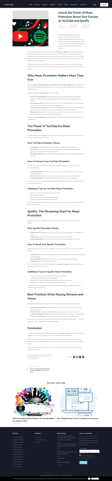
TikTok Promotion (17, 447)
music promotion (33, 357)
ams (43, 249)
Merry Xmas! (60, 458)
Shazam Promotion (18, 459)
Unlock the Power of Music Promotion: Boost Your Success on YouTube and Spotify (66, 438)
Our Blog (37, 442)
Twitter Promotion (18, 464)
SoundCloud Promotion (19, 452)
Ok (89, 478)
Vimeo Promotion (17, 466)
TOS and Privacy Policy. (88, 458)
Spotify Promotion (17, 445)
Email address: (83, 448)
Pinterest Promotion (18, 457)
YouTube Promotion (18, 437)
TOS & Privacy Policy (40, 440)
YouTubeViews (62, 27)
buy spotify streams (34, 355)
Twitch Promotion (17, 462)
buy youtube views (46, 355)
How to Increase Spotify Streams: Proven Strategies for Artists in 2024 (67, 446)
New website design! (63, 462)
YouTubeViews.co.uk (57, 475)
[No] (110, 479)
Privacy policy (95, 478)
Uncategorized (86, 27)
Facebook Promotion (18, 440)
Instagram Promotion (18, 442)
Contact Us (38, 437)
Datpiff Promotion (17, 449)
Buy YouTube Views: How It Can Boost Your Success (66, 453)
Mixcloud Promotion (18, 454)
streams (79, 339)
